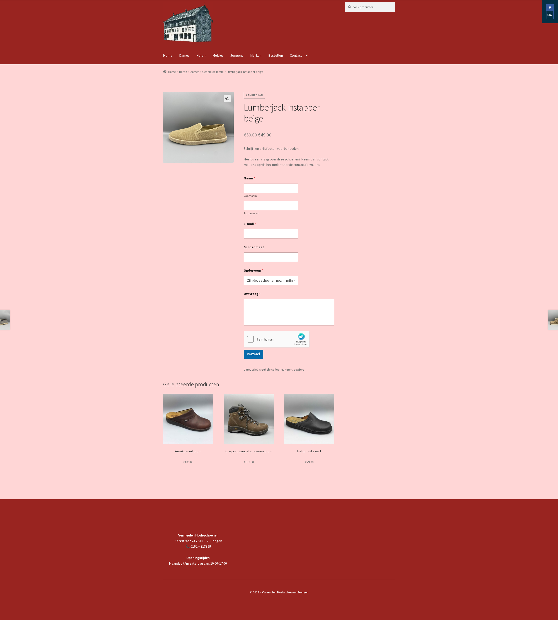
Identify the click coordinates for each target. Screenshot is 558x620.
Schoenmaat (254, 247)
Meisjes (218, 55)
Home (167, 55)
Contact (296, 55)
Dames (184, 55)
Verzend (253, 354)
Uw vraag (252, 294)
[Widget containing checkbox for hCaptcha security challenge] (277, 339)
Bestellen (275, 55)
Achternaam (251, 213)
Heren (201, 55)
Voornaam (250, 196)
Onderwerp (253, 270)
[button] (227, 98)
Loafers (299, 369)
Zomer (194, 72)
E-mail (250, 224)
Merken (255, 55)
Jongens (236, 55)
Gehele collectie (213, 72)
